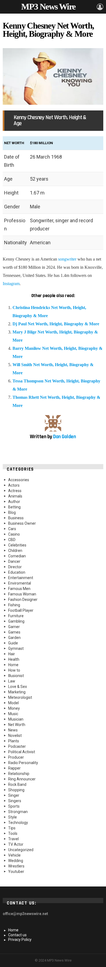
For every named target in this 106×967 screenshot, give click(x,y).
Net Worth (16, 724)
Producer (16, 757)
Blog (12, 512)
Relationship (18, 773)
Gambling (16, 621)
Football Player (20, 610)
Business (16, 518)
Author (14, 501)
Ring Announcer (22, 779)
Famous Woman (22, 594)
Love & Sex (17, 686)
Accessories (18, 480)
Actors (14, 485)
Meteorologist (20, 697)
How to (14, 670)
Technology (18, 822)
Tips (11, 828)
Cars (12, 529)
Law (11, 681)
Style (12, 817)
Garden (14, 637)
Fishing (14, 605)
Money (14, 708)
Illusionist (16, 675)
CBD (11, 539)
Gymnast (16, 648)
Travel (13, 839)
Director (15, 567)
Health (13, 659)
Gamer (14, 627)
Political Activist (21, 752)
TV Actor (15, 844)
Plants (13, 741)
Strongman (18, 812)
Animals (15, 496)
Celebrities (17, 545)
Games (14, 632)
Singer (13, 795)
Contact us (17, 935)
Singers (14, 801)
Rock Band (17, 784)
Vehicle (14, 855)
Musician (15, 719)
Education (16, 572)
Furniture (16, 616)
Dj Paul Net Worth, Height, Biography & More (56, 324)
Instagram (11, 283)
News (13, 730)
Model (13, 703)
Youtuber (16, 871)
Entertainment (20, 578)
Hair (11, 654)
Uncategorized (20, 850)
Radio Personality (23, 763)
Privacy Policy (20, 939)
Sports (14, 806)
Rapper (14, 768)
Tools (12, 833)
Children (15, 550)
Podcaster (17, 746)
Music (13, 714)
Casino (14, 534)
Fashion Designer (23, 599)
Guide (13, 643)
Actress (14, 491)
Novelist (15, 735)
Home (13, 665)
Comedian (17, 556)
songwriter (67, 259)
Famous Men (19, 588)
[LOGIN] (100, 6)
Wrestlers (16, 866)
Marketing (17, 692)
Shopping (16, 790)
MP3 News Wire (48, 6)
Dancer (14, 561)
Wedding (15, 860)
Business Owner (22, 523)
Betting (14, 507)
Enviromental (19, 583)
